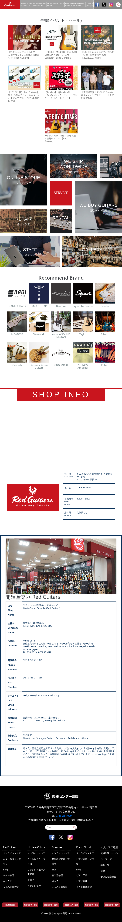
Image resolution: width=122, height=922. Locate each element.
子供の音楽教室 (108, 876)
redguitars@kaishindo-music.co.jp (41, 695)
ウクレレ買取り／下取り (36, 872)
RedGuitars (10, 847)
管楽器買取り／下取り (61, 861)
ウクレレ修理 (34, 885)
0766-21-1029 (64, 815)
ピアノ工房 (81, 875)
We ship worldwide (55, 5)
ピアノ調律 (81, 881)
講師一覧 (105, 864)
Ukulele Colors (36, 847)
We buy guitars (39, 5)
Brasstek (57, 847)
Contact (89, 5)
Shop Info (80, 5)
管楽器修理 (57, 875)
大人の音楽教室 (11, 887)
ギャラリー (8, 881)
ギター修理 (8, 875)
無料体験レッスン (109, 853)
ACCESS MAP (44, 652)
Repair (68, 5)
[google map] (61, 435)
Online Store (26, 5)
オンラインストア (12, 853)
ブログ (30, 879)
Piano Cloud (83, 847)
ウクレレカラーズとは (36, 861)
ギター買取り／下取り (12, 861)
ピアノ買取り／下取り (85, 861)
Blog (73, 5)
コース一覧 (106, 859)
